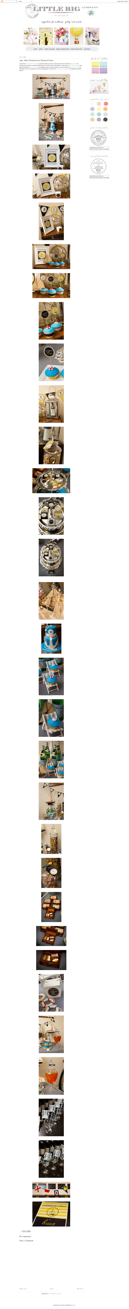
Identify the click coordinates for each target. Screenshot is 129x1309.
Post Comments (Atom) (55, 1293)
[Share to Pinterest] (30, 1231)
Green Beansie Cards (73, 65)
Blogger (73, 1305)
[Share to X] (26, 1231)
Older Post (80, 1289)
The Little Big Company (32, 63)
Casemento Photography (62, 69)
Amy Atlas (73, 63)
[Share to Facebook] (28, 1231)
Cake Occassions (75, 67)
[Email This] (23, 1231)
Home (51, 1289)
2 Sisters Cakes (34, 67)
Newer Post (23, 1289)
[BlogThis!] (24, 1231)
